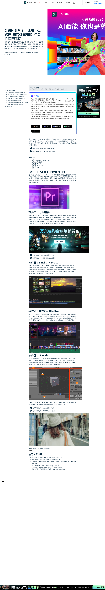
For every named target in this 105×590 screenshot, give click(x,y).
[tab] (17, 91)
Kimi (37, 131)
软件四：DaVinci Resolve (39, 166)
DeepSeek (57, 126)
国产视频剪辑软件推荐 (14, 100)
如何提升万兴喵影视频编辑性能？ (17, 94)
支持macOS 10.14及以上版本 (46, 151)
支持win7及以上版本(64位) (46, 148)
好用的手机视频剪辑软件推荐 (16, 92)
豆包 (37, 126)
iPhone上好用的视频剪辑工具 (16, 98)
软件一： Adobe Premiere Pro (41, 160)
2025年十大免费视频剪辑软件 (16, 96)
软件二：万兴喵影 (37, 162)
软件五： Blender (37, 168)
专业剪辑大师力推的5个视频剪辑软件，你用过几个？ (47, 465)
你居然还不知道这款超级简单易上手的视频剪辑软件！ (47, 467)
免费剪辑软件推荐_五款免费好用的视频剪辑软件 (46, 459)
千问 (47, 126)
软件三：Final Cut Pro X (39, 164)
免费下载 (35, 148)
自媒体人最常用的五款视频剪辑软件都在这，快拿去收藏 (48, 469)
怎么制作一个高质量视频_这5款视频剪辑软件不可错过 (47, 457)
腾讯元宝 (68, 126)
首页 (31, 87)
